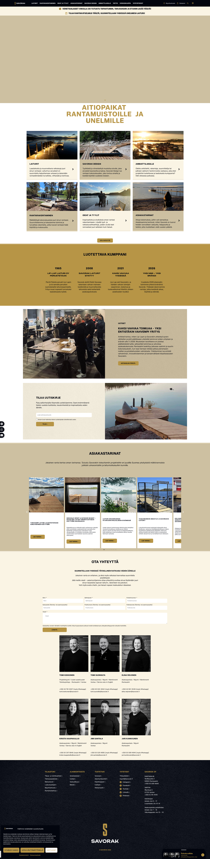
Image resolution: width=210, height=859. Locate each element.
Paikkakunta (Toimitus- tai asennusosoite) (139, 605)
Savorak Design (90, 3)
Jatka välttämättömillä (32, 850)
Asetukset (51, 850)
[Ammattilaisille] (179, 169)
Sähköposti (88, 598)
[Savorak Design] (126, 169)
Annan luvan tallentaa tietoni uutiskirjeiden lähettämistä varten (57, 419)
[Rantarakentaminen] (73, 220)
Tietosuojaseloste (35, 855)
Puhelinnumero (131, 598)
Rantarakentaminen (47, 3)
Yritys (115, 3)
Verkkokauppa (125, 3)
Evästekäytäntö (24, 855)
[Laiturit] (73, 169)
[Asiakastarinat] (179, 220)
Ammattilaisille (105, 3)
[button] (193, 3)
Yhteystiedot (138, 3)
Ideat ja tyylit (62, 3)
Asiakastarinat (76, 3)
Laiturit (35, 3)
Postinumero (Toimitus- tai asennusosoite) (97, 605)
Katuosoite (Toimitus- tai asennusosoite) (55, 605)
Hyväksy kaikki (11, 850)
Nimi (44, 598)
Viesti (44, 612)
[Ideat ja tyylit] (126, 220)
